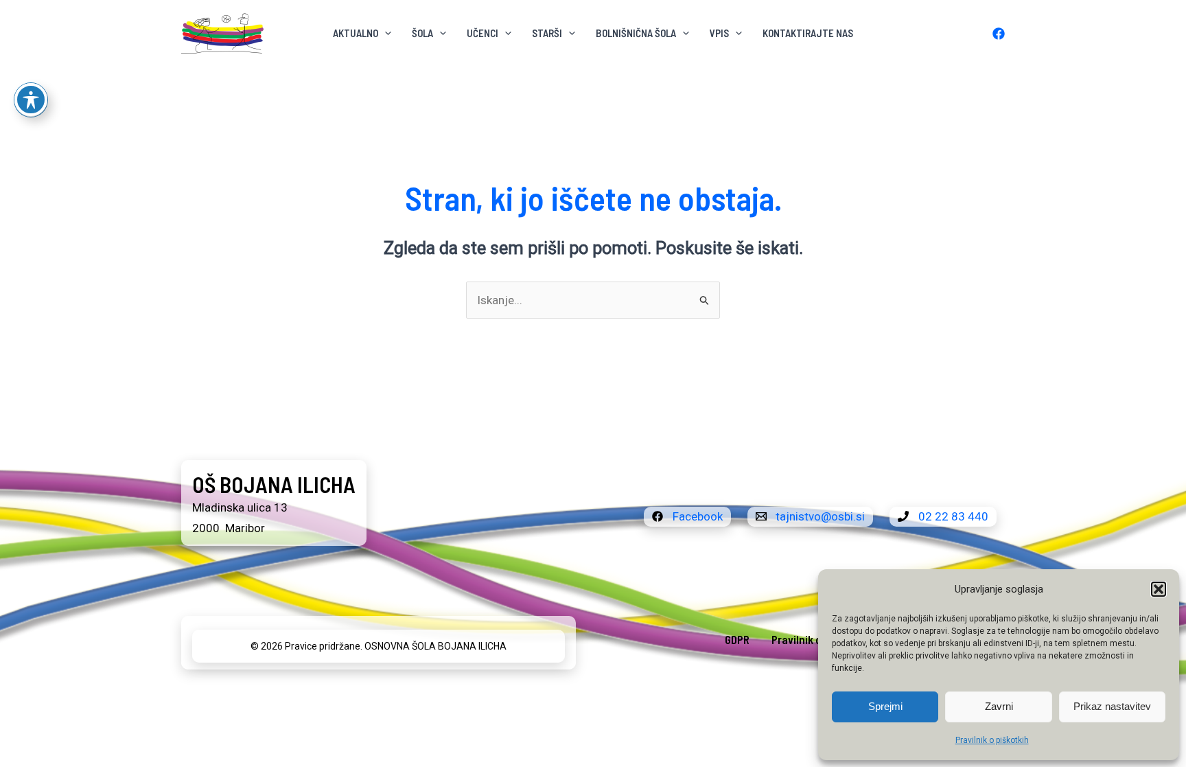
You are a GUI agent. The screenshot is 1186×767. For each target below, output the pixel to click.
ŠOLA (422, 33)
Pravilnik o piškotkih (992, 740)
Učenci (482, 33)
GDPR (737, 639)
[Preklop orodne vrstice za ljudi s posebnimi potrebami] (30, 99)
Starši (547, 33)
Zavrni (999, 706)
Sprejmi (885, 706)
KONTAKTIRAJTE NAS (808, 33)
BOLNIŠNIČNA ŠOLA (636, 33)
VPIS (719, 33)
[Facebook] (998, 33)
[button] (1158, 589)
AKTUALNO (355, 33)
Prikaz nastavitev (1112, 706)
